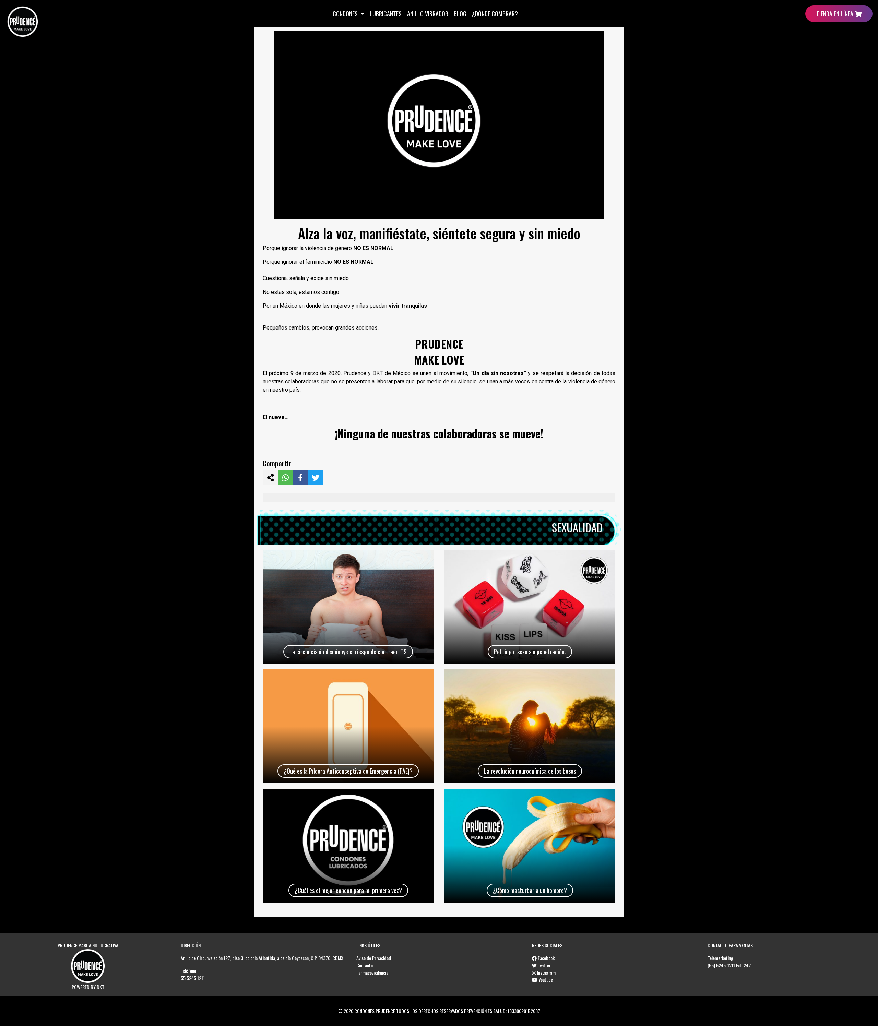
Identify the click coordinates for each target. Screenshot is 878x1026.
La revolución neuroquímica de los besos (530, 770)
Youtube (545, 979)
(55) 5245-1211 (721, 965)
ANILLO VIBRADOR (427, 13)
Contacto (364, 965)
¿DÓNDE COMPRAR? (495, 13)
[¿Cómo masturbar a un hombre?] (529, 846)
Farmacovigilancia (372, 972)
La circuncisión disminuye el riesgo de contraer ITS (348, 651)
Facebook (546, 958)
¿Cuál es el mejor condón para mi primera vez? (348, 890)
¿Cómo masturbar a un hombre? (530, 890)
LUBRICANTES (386, 13)
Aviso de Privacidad (373, 958)
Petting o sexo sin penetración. (530, 651)
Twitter (544, 965)
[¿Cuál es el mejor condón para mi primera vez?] (348, 846)
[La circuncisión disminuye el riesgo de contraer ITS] (348, 607)
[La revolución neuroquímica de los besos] (529, 726)
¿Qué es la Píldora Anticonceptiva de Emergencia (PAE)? (348, 770)
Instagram (546, 972)
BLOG (460, 13)
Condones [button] (346, 13)
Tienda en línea (835, 13)
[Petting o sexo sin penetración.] (529, 607)
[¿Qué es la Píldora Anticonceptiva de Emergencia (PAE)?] (348, 726)
